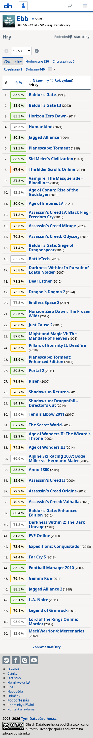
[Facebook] (16, 660)
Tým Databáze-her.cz (39, 718)
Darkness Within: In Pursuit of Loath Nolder (59, 270)
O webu (13, 669)
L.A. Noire (38, 599)
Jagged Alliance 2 (45, 589)
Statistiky (14, 678)
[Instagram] (25, 660)
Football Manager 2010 (51, 567)
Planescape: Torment (49, 148)
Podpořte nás (18, 700)
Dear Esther (40, 281)
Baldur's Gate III (45, 105)
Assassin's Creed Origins (53, 491)
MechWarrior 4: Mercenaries (56, 631)
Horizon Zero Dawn (48, 116)
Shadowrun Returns (49, 392)
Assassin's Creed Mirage (52, 225)
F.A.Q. (11, 687)
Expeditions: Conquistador (55, 546)
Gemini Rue (40, 578)
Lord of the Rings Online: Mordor (53, 622)
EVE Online (39, 535)
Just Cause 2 (41, 325)
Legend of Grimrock (48, 610)
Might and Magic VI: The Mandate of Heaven (53, 336)
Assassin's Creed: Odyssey (54, 236)
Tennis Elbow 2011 (46, 414)
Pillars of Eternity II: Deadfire (57, 345)
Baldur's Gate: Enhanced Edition (53, 513)
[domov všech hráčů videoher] (7, 5)
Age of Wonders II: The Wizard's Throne (60, 436)
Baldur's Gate (42, 94)
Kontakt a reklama (20, 709)
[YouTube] (34, 660)
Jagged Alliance (44, 137)
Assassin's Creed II (47, 480)
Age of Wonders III (47, 447)
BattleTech (39, 258)
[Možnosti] (52, 69)
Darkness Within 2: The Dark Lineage (57, 524)
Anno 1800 (39, 469)
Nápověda (15, 691)
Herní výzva (16, 682)
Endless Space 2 (44, 302)
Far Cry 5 (37, 557)
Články (12, 673)
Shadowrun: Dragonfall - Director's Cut (53, 403)
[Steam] (6, 660)
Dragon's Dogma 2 (47, 292)
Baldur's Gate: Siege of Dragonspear (51, 248)
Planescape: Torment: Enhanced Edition (50, 359)
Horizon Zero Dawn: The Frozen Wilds (60, 314)
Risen (34, 381)
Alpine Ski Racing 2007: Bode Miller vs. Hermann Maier (57, 458)
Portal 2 (36, 370)
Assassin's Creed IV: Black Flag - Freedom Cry (60, 215)
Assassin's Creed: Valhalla (54, 501)
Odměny (13, 696)
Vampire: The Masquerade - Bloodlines (56, 180)
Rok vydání (63, 80)
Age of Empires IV (46, 203)
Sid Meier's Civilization (51, 158)
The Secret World (45, 425)
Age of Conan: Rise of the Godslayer (53, 192)
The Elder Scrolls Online (52, 169)
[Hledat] (69, 5)
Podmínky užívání (20, 704)
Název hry (41, 80)
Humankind (41, 126)
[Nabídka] (85, 5)
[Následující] (37, 51)
